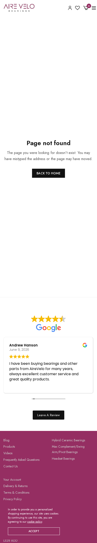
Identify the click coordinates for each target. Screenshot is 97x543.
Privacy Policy (12, 499)
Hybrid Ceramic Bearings (68, 440)
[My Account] (70, 8)
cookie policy (34, 522)
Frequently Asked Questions (21, 459)
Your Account (12, 479)
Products (9, 446)
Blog (6, 440)
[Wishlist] (77, 8)
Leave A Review (48, 415)
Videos (7, 453)
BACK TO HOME (48, 173)
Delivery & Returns (15, 486)
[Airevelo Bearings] (19, 7)
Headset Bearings (63, 458)
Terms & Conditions (16, 492)
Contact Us (10, 466)
